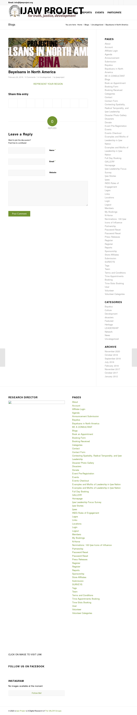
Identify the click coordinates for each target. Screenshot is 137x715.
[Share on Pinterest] (39, 103)
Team (107, 269)
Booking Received (113, 90)
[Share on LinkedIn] (48, 103)
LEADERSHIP (112, 328)
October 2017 (111, 372)
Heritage (109, 324)
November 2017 (112, 369)
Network (109, 331)
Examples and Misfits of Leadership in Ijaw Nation (116, 140)
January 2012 (111, 376)
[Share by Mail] (83, 103)
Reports (108, 247)
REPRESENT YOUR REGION (48, 83)
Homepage (110, 165)
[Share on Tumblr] (57, 103)
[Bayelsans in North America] (48, 53)
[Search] (126, 12)
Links (107, 193)
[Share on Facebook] (13, 103)
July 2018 (109, 362)
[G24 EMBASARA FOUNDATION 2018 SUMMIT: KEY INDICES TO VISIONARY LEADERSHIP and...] (134, 357)
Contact (108, 97)
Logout (108, 204)
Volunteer (109, 290)
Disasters (109, 118)
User (107, 286)
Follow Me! (37, 692)
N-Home (109, 215)
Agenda (108, 54)
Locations (109, 197)
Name (52, 150)
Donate (108, 122)
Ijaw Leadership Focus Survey (86, 502)
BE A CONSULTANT (115, 75)
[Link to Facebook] (111, 2)
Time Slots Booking (114, 283)
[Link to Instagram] (116, 2)
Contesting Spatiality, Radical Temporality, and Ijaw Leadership (116, 108)
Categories (110, 93)
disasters (109, 317)
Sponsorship (111, 251)
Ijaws (107, 179)
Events (108, 129)
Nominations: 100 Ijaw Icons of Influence (92, 545)
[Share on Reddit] (74, 103)
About (107, 43)
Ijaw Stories (110, 175)
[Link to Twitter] (126, 2)
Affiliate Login (111, 50)
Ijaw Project (21, 710)
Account (109, 47)
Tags (107, 265)
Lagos (108, 190)
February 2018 (112, 365)
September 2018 (113, 358)
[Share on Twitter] (22, 103)
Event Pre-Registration (116, 125)
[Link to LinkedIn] (121, 2)
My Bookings (111, 211)
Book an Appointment (115, 83)
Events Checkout (113, 133)
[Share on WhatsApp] (30, 103)
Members (109, 208)
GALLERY (110, 161)
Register (109, 240)
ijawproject (60, 77)
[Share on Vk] (65, 103)
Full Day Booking (113, 158)
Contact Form (111, 100)
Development (111, 313)
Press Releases (112, 236)
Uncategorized (45, 77)
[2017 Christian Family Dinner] (2, 357)
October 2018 (111, 354)
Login (107, 200)
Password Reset (113, 229)
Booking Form (111, 86)
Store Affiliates (112, 254)
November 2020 (112, 351)
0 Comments (30, 77)
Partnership (110, 226)
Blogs (11, 24)
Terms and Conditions (115, 272)
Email (52, 161)
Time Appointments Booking (86, 598)
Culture (108, 310)
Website (52, 172)
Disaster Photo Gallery (116, 115)
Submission (110, 258)
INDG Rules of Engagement (85, 512)
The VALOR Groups (53, 710)
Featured (109, 320)
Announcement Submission (85, 416)
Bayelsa (109, 65)
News (107, 335)
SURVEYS (110, 261)
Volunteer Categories (115, 294)
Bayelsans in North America (32, 71)
